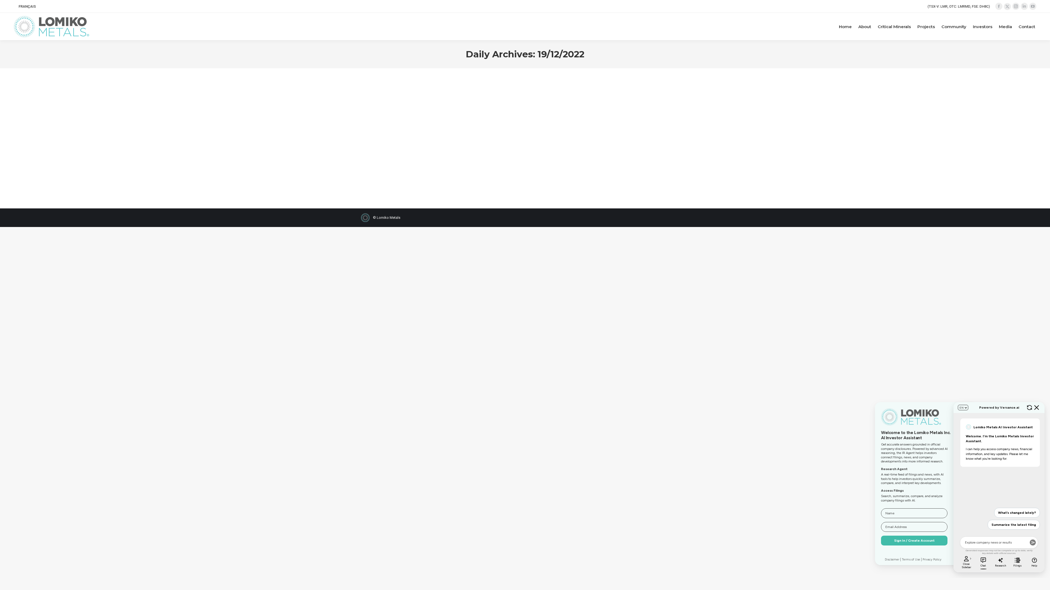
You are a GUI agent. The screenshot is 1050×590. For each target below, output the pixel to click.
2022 (371, 122)
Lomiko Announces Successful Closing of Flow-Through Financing (412, 105)
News (381, 122)
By (404, 122)
